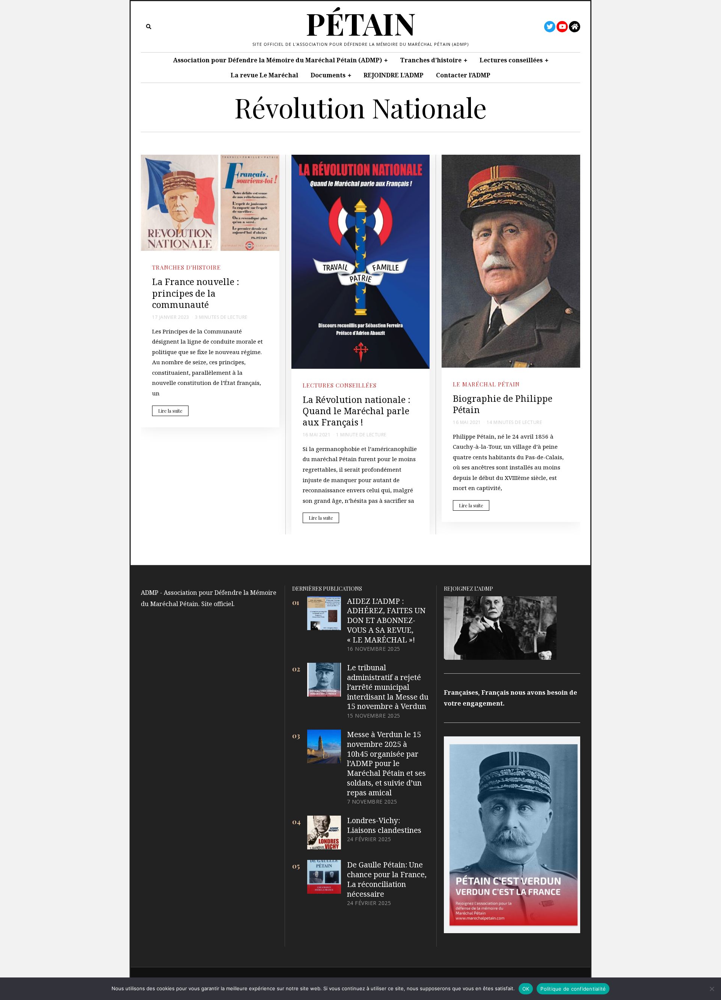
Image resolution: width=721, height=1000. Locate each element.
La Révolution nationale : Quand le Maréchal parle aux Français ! (356, 411)
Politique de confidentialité (573, 989)
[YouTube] (562, 26)
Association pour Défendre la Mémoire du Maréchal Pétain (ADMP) (277, 60)
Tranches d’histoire (431, 60)
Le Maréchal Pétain (486, 384)
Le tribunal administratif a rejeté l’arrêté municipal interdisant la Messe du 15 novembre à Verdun (387, 686)
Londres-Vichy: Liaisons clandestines (384, 825)
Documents (328, 75)
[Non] (711, 988)
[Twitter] (549, 26)
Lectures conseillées (511, 60)
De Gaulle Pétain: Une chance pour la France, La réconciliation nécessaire (387, 879)
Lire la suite (170, 411)
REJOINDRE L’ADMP (394, 75)
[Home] (574, 26)
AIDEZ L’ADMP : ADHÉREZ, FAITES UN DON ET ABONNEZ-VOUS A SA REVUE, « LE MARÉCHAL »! (386, 620)
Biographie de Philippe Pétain (502, 404)
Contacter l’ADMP (463, 75)
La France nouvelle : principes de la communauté (195, 293)
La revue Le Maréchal (264, 75)
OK (525, 989)
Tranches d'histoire (186, 267)
